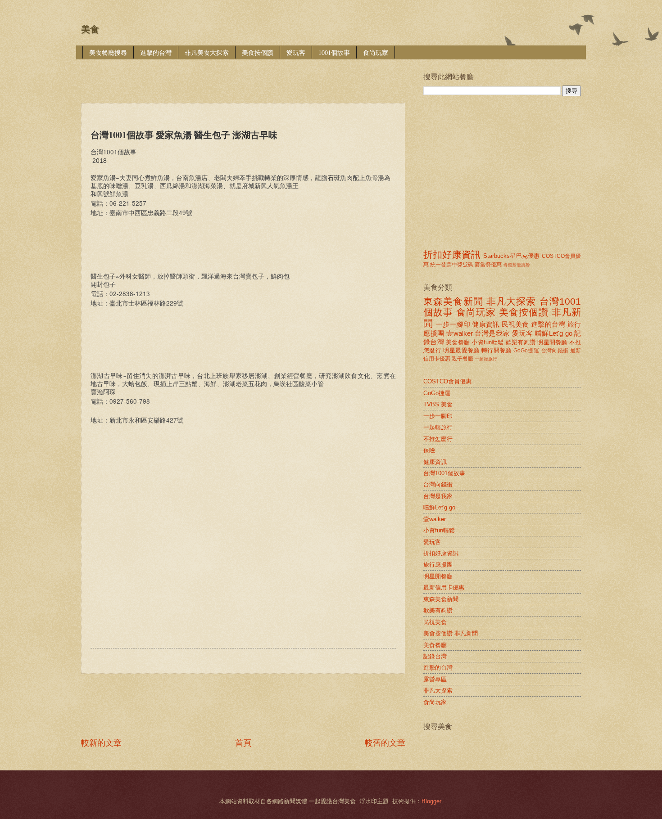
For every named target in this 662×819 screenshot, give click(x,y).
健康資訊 (485, 324)
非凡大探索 (511, 301)
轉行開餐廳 (496, 350)
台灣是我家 (492, 333)
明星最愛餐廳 (461, 350)
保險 (429, 450)
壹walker (459, 333)
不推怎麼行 (438, 439)
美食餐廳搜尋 (108, 52)
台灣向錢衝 (555, 350)
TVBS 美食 (438, 404)
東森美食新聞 (453, 301)
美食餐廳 (458, 342)
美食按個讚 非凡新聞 (450, 633)
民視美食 (515, 324)
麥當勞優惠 (488, 264)
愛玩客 (295, 52)
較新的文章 (101, 742)
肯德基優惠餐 (516, 264)
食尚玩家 (375, 52)
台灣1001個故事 (444, 473)
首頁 (243, 742)
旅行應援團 (438, 564)
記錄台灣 (435, 656)
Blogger (431, 801)
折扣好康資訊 (452, 254)
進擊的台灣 (156, 52)
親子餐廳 (462, 358)
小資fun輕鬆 (487, 342)
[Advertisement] (245, 75)
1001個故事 (334, 52)
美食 (90, 29)
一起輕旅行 (486, 358)
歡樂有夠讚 (520, 342)
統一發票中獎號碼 (451, 264)
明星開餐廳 (552, 342)
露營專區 (435, 679)
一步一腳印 (453, 324)
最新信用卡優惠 (443, 587)
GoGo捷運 (526, 350)
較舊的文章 (385, 742)
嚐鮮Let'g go (553, 333)
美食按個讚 (257, 52)
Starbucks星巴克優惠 (511, 255)
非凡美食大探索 (207, 52)
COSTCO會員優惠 (447, 381)
